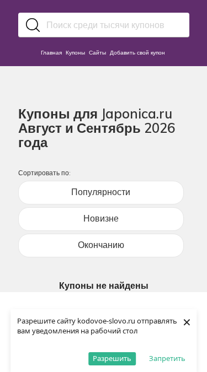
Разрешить (112, 358)
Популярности (100, 191)
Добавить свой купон (137, 52)
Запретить (167, 358)
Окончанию (101, 244)
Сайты (97, 52)
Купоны (75, 52)
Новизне (101, 218)
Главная (51, 52)
